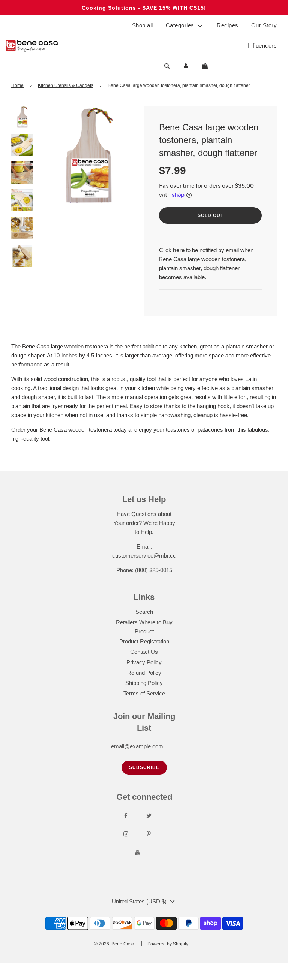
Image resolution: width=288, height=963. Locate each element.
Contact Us (144, 652)
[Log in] (185, 66)
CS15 (196, 8)
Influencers (262, 45)
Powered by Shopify (167, 944)
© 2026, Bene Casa (114, 944)
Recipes (227, 25)
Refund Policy (144, 673)
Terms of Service (144, 693)
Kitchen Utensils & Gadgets (65, 85)
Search (144, 612)
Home (17, 85)
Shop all (142, 25)
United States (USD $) (140, 901)
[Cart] (205, 66)
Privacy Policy (144, 662)
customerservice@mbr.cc (144, 555)
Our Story (264, 25)
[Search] (166, 66)
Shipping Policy (144, 683)
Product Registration (144, 641)
